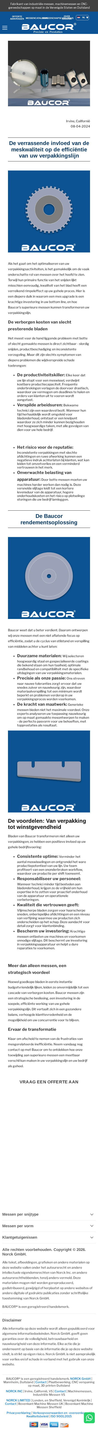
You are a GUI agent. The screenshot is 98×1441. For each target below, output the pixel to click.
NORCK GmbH (80, 1378)
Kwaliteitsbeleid (37, 1416)
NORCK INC (14, 1391)
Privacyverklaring (19, 1413)
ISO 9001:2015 (61, 1416)
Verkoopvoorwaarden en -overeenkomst (61, 1413)
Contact (40, 1382)
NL (83, 17)
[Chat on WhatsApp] (89, 1418)
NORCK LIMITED (18, 1400)
